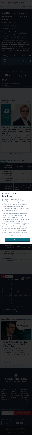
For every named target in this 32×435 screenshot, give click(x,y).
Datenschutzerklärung (8, 219)
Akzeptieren (17, 240)
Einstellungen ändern (16, 235)
